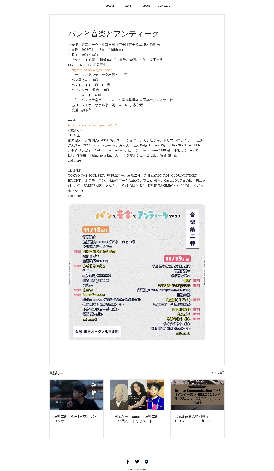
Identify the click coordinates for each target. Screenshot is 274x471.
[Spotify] (146, 461)
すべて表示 (218, 372)
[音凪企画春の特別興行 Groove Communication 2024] (197, 395)
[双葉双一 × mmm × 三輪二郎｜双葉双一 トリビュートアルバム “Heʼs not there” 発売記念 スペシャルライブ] (137, 395)
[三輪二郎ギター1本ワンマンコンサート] (76, 395)
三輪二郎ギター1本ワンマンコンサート (75, 418)
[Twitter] (137, 461)
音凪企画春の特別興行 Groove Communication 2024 (194, 418)
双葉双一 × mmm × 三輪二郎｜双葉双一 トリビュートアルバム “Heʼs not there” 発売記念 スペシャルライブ (137, 418)
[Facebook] (128, 461)
